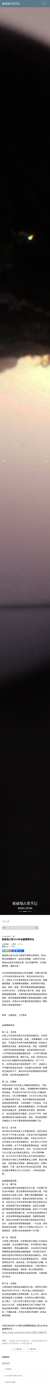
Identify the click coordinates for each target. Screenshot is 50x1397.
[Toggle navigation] (44, 3)
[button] (4, 461)
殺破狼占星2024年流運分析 (19, 1341)
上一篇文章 (17, 1349)
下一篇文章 (31, 1349)
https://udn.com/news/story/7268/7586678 (24, 1332)
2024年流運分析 (26, 1343)
